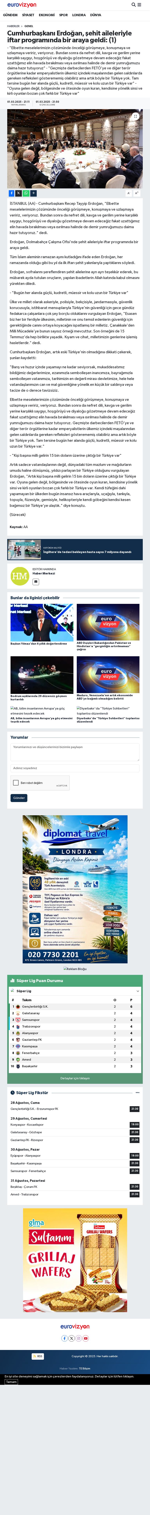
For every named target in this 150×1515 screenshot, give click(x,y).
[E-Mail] (36, 582)
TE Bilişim (84, 1368)
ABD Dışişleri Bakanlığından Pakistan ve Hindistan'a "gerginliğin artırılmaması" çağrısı (104, 646)
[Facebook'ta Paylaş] (11, 193)
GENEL (28, 26)
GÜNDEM (10, 15)
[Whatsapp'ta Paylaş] (26, 193)
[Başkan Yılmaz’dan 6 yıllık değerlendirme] (42, 622)
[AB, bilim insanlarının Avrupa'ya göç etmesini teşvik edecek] (42, 711)
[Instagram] (78, 1338)
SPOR (63, 15)
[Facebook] (64, 1338)
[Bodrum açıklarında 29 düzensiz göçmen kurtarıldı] (42, 675)
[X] (71, 1338)
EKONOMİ (46, 15)
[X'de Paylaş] (18, 193)
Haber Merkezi (44, 573)
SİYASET (28, 15)
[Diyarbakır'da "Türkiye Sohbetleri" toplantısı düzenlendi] (108, 711)
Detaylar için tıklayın (75, 1078)
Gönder (19, 798)
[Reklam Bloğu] (75, 889)
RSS (39, 1356)
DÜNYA (95, 15)
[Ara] (134, 5)
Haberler (13, 26)
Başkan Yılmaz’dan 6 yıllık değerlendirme (39, 643)
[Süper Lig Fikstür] (137, 1093)
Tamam (11, 1382)
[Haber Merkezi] (20, 576)
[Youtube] (85, 1338)
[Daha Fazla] (33, 193)
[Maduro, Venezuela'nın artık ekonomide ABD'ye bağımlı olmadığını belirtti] (108, 674)
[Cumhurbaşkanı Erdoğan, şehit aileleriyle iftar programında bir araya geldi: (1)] (75, 148)
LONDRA (79, 15)
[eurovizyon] (22, 5)
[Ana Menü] (139, 5)
